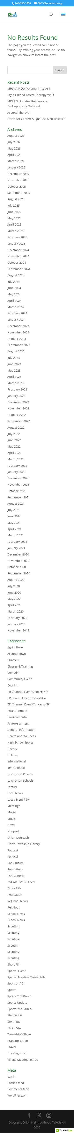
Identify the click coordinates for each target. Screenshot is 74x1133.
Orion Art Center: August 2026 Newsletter (36, 119)
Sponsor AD (15, 983)
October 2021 (16, 491)
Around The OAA (18, 113)
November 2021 (18, 484)
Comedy (12, 673)
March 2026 (15, 161)
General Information (21, 730)
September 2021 (18, 497)
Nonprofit (14, 831)
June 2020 (14, 592)
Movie (11, 812)
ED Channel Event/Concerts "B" (28, 704)
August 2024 (15, 275)
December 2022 (18, 402)
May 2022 (14, 446)
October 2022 (16, 415)
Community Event (19, 679)
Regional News (17, 901)
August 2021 (15, 503)
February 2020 (17, 618)
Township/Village (19, 1034)
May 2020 (14, 599)
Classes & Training (20, 666)
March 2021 (15, 535)
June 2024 (14, 288)
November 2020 (18, 561)
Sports (11, 990)
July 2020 (13, 586)
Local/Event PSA (18, 799)
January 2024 (16, 320)
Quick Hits (14, 888)
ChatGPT (13, 660)
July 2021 (13, 510)
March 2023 (15, 383)
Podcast (12, 850)
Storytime (14, 1021)
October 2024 (16, 262)
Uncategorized (17, 1053)
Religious (13, 907)
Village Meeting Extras (22, 1060)
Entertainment (17, 711)
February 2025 (17, 237)
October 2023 (16, 339)
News (11, 825)
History (12, 749)
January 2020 (16, 624)
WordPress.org (17, 1095)
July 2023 (13, 358)
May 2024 (14, 294)
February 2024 (17, 313)
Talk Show (14, 1028)
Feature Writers (18, 723)
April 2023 (14, 377)
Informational (16, 761)
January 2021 (16, 548)
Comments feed (18, 1089)
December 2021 (18, 478)
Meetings (13, 806)
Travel (11, 1047)
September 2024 (18, 269)
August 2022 (15, 427)
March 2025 (15, 231)
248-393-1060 (23, 3)
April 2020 (14, 605)
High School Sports (20, 742)
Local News (15, 793)
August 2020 (15, 580)
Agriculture (15, 647)
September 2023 (18, 345)
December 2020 (18, 554)
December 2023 (18, 326)
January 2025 (16, 244)
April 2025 (14, 224)
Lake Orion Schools (20, 780)
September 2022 (18, 421)
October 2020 (16, 567)
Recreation (14, 895)
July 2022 (13, 434)
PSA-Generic (15, 876)
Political (12, 856)
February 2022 (17, 466)
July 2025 (13, 205)
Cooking (12, 685)
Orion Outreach (18, 838)
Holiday (12, 755)
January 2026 (16, 167)
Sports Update (17, 1002)
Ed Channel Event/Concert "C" (28, 692)
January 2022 (16, 472)
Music (11, 819)
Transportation (17, 1041)
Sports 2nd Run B (19, 996)
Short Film (14, 964)
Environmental (17, 717)
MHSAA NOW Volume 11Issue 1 (28, 88)
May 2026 (14, 148)
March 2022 (15, 459)
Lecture (12, 787)
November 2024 (18, 256)
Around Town (16, 654)
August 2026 (15, 136)
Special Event (16, 971)
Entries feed (15, 1083)
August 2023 (15, 351)
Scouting (13, 926)
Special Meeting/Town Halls (26, 977)
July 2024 (13, 282)
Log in (11, 1076)
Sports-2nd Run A (19, 1009)
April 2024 (14, 301)
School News (16, 914)
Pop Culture (15, 863)
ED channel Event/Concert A (26, 698)
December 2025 (18, 174)
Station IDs (14, 1015)
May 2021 (14, 523)
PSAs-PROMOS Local (21, 882)
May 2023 (14, 370)
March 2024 (15, 307)
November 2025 (18, 180)
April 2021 (14, 529)
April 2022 (14, 453)
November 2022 (18, 408)
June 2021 (14, 516)
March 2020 (15, 611)
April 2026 (14, 155)
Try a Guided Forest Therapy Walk (30, 95)
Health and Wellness (21, 736)
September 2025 (18, 193)
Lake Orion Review (20, 774)
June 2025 (14, 212)
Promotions (15, 869)
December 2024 (18, 250)
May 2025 (14, 218)
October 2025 (16, 186)
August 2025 (15, 199)
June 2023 (14, 364)
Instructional (16, 768)
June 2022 (14, 440)
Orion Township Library (23, 844)
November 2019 (18, 630)
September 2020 (18, 573)
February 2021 (17, 542)
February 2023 (17, 389)
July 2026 (13, 142)
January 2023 (16, 396)
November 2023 (18, 332)
